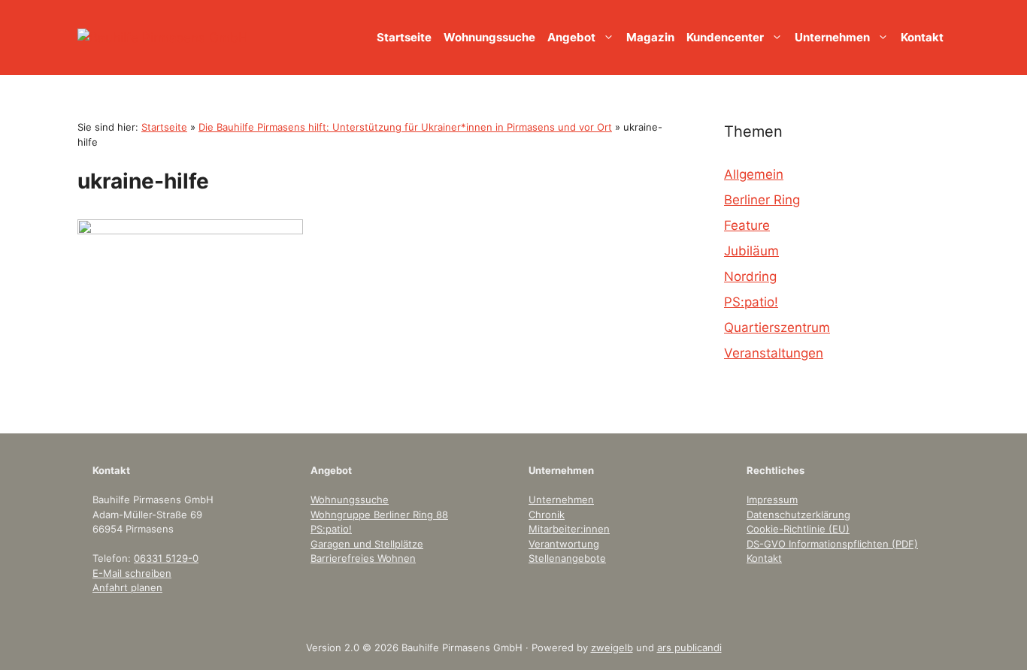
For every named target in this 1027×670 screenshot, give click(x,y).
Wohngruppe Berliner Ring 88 (379, 515)
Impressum (772, 499)
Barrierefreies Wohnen (363, 558)
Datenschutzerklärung (798, 515)
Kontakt (922, 37)
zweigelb (612, 647)
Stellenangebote (567, 558)
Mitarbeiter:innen (569, 529)
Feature (747, 225)
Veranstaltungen (773, 353)
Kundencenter (725, 37)
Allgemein (753, 174)
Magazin (650, 37)
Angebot (571, 37)
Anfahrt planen (127, 587)
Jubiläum (751, 250)
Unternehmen (832, 37)
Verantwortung (564, 544)
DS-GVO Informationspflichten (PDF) (832, 544)
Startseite (404, 37)
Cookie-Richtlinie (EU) (798, 529)
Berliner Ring (762, 199)
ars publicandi (689, 647)
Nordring (750, 276)
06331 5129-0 (166, 558)
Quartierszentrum (777, 327)
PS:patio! (751, 301)
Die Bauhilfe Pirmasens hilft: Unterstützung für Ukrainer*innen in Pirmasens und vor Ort (405, 127)
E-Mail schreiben (131, 573)
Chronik (547, 515)
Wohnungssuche (489, 37)
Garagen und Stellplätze (367, 544)
